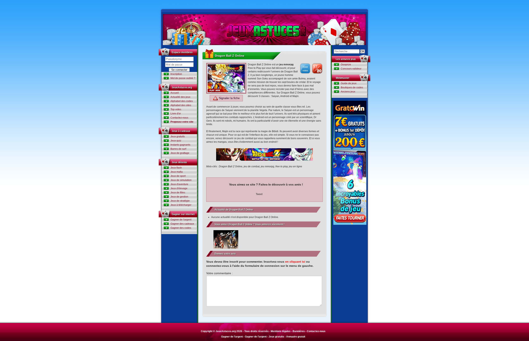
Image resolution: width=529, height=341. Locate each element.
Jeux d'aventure (179, 184)
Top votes (175, 109)
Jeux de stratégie (180, 200)
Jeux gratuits (177, 136)
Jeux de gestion (179, 196)
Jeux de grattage (179, 153)
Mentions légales (281, 331)
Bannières (299, 331)
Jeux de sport (178, 176)
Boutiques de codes (352, 87)
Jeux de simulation (181, 180)
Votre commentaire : (219, 273)
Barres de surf (178, 148)
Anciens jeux (348, 91)
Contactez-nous (179, 117)
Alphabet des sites (180, 105)
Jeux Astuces (264, 29)
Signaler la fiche (229, 98)
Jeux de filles (177, 192)
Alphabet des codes (181, 101)
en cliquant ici (295, 261)
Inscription (176, 74)
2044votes (305, 69)
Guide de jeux (348, 83)
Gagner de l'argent (180, 219)
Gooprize (346, 64)
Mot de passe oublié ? (182, 78)
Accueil (174, 92)
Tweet (259, 194)
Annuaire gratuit (295, 336)
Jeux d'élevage (178, 188)
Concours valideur (351, 68)
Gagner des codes (180, 227)
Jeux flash (176, 167)
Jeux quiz (175, 140)
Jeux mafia (176, 171)
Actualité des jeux (180, 97)
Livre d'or (175, 113)
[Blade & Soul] (225, 239)
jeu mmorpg (286, 64)
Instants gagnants (180, 144)
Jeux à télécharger (180, 204)
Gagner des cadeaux (182, 223)
